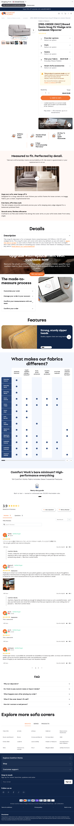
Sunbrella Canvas (6, 442)
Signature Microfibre (6, 436)
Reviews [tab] (6, 515)
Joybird (19, 741)
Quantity (44, 90)
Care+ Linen (5, 411)
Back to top (67, 807)
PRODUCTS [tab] (45, 724)
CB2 (61, 737)
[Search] (62, 13)
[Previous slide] (5, 337)
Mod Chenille (6, 423)
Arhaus (33, 731)
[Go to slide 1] (3, 42)
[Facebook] (14, 792)
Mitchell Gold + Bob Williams (64, 742)
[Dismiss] (72, 2)
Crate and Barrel (36, 737)
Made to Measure (51, 741)
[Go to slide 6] (25, 42)
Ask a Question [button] (49, 509)
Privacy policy (38, 807)
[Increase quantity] (48, 93)
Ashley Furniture (64, 748)
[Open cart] (65, 13)
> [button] (41, 668)
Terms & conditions (6, 807)
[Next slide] (69, 337)
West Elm (6, 731)
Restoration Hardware (63, 731)
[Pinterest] (8, 792)
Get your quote (37, 274)
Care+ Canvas (6, 398)
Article (19, 731)
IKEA (4, 748)
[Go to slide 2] (8, 42)
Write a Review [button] (65, 509)
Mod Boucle (5, 417)
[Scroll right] (71, 460)
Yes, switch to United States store (13, 5)
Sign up (68, 782)
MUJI (32, 748)
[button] (55, 39)
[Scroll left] (67, 460)
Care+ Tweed (5, 405)
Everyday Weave (6, 392)
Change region (30, 5)
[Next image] (33, 30)
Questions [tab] (18, 515)
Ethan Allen (6, 741)
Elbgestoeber (50, 748)
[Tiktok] (19, 792)
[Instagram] (3, 792)
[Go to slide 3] (12, 42)
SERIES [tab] (36, 724)
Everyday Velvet (6, 386)
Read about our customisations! (23, 246)
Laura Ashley (35, 741)
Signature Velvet (6, 429)
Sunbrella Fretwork (6, 448)
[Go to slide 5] (21, 42)
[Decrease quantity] (42, 93)
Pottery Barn (50, 737)
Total (68, 90)
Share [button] (6, 547)
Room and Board (8, 737)
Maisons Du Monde (20, 748)
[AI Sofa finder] (58, 13)
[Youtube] (24, 792)
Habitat (48, 731)
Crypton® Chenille (6, 454)
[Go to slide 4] (16, 42)
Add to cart (56, 98)
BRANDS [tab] (28, 724)
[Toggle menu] (71, 13)
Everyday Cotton (6, 380)
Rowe (19, 737)
